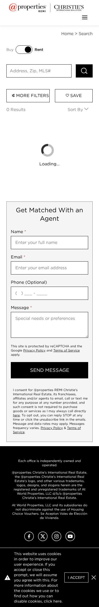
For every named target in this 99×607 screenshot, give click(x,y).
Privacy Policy (34, 350)
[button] (94, 577)
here (16, 415)
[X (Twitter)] (43, 539)
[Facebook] (29, 539)
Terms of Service (66, 350)
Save (75, 95)
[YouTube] (70, 539)
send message (49, 370)
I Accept (76, 577)
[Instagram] (56, 539)
